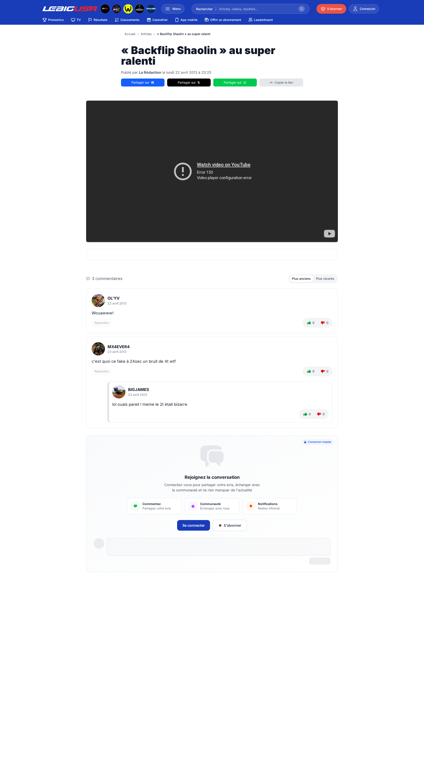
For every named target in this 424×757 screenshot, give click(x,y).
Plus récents (325, 278)
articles (146, 34)
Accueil (130, 34)
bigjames (138, 389)
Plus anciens (301, 278)
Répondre (102, 323)
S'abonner (232, 525)
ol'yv (113, 298)
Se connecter (193, 525)
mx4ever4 (119, 346)
